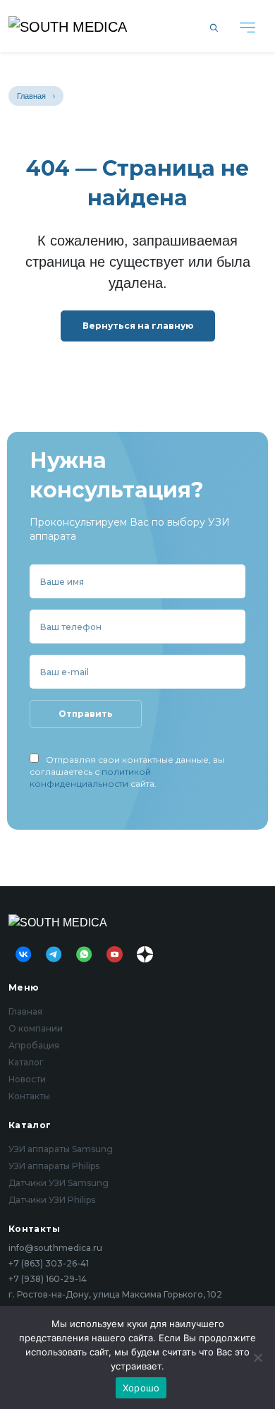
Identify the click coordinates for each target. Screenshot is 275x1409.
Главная (31, 96)
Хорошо (141, 1387)
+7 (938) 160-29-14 (47, 1279)
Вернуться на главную (137, 325)
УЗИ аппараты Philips (53, 1166)
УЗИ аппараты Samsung (60, 1149)
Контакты (29, 1096)
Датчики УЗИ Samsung (58, 1183)
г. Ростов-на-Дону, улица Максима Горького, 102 (115, 1294)
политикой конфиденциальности (90, 777)
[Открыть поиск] (214, 26)
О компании (35, 1028)
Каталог (26, 1062)
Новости (27, 1079)
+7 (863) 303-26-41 (48, 1263)
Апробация (33, 1045)
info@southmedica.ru (55, 1248)
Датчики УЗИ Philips (51, 1200)
